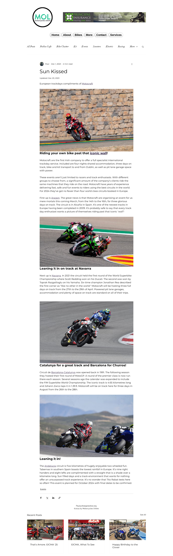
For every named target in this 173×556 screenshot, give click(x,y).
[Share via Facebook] (41, 498)
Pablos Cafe (46, 46)
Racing (121, 46)
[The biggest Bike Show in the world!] (86, 530)
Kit (75, 46)
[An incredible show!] (45, 530)
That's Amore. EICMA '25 (44, 544)
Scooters (97, 46)
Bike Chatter (63, 46)
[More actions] (131, 63)
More (132, 46)
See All (143, 515)
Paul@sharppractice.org (86, 506)
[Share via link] (59, 498)
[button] (143, 47)
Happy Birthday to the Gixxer (125, 546)
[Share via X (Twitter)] (47, 498)
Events (85, 46)
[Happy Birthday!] (127, 530)
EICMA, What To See (82, 544)
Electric (109, 46)
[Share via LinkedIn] (53, 498)
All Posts (31, 46)
